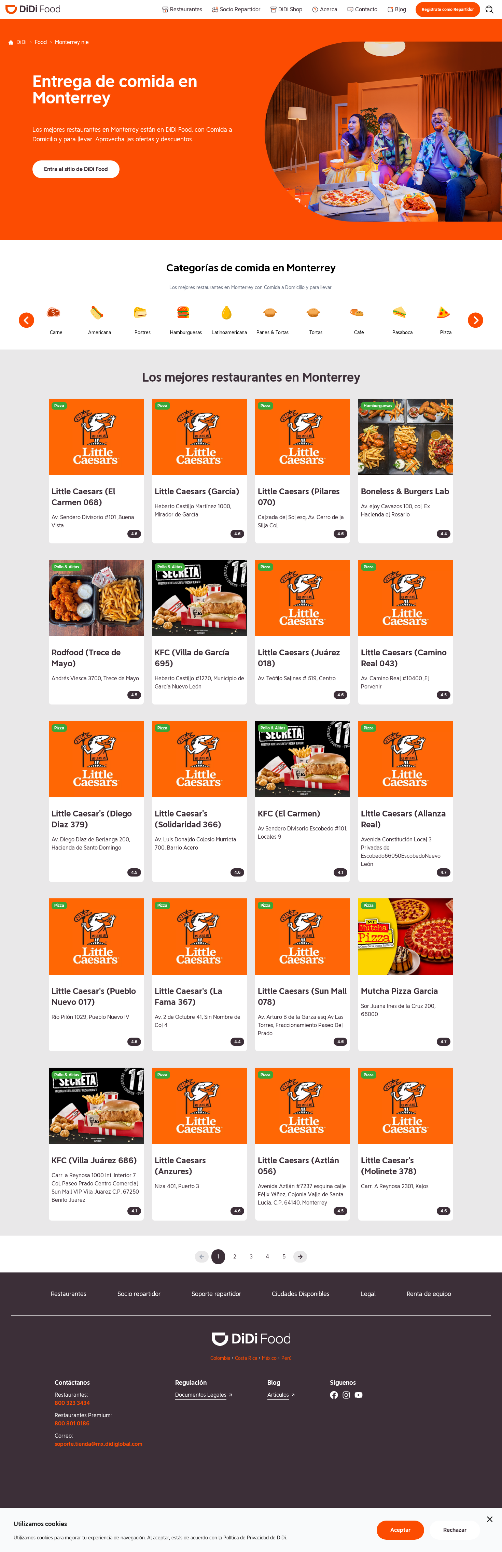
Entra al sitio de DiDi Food (76, 169)
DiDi (21, 42)
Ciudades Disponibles (301, 1293)
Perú (286, 1358)
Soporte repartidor (216, 1293)
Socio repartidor (139, 1293)
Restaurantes (68, 1293)
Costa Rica (246, 1358)
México (269, 1358)
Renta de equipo (429, 1293)
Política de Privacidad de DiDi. (255, 1537)
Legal (368, 1293)
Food (41, 42)
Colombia (220, 1358)
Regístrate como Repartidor (448, 9)
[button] (448, 9)
